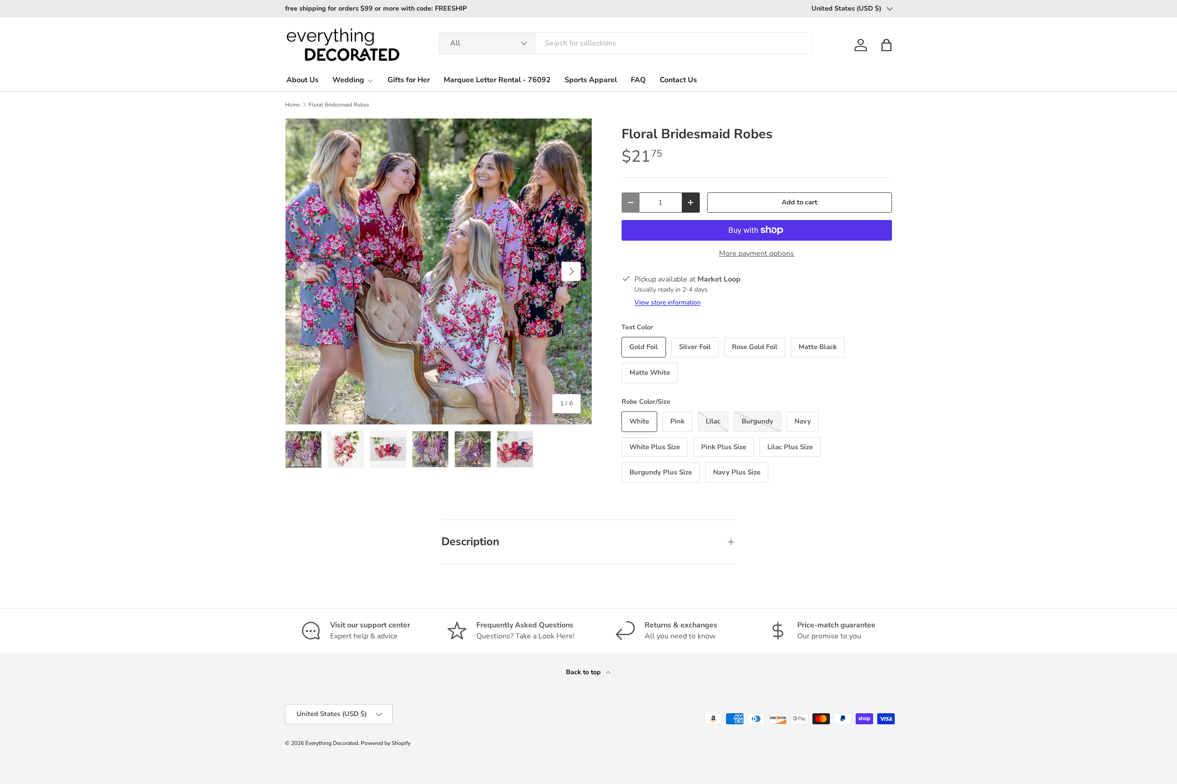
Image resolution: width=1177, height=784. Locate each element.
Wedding (348, 80)
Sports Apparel (591, 80)
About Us (302, 80)
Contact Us (678, 80)
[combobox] (625, 43)
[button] (886, 45)
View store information (667, 302)
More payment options (756, 253)
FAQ (638, 80)
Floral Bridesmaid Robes (339, 104)
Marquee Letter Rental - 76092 (497, 80)
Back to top (584, 672)
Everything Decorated (331, 743)
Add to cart (799, 202)
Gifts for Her (409, 80)
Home (292, 104)
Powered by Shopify (386, 743)
